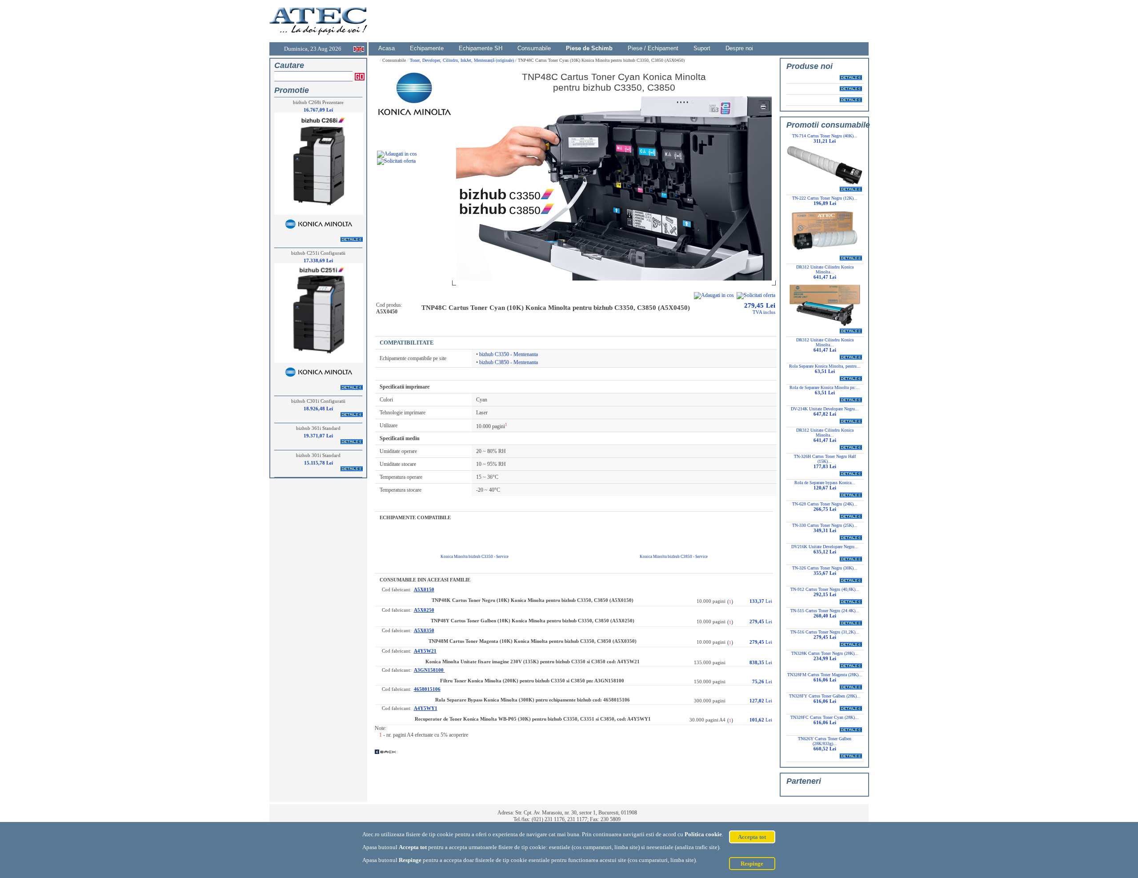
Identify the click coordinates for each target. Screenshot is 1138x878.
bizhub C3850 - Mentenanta (508, 362)
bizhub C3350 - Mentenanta (508, 354)
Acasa (386, 48)
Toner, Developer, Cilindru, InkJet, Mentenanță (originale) (462, 60)
